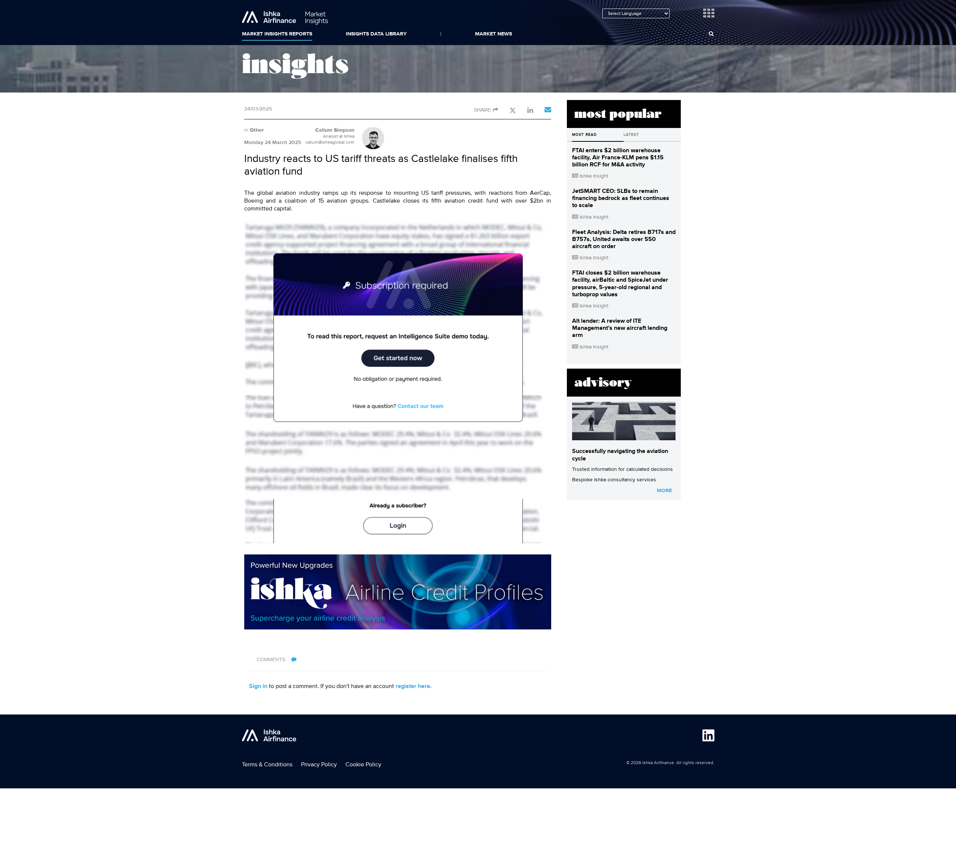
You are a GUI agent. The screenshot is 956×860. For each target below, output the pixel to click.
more (664, 490)
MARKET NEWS (493, 34)
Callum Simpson (334, 130)
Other (257, 130)
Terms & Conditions (267, 764)
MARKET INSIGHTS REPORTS (277, 34)
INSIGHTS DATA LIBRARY (376, 34)
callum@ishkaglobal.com (329, 142)
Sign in (258, 686)
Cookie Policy (363, 764)
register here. (413, 686)
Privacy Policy (319, 764)
